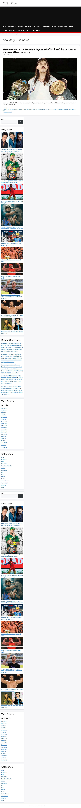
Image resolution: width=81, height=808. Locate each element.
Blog (2, 461)
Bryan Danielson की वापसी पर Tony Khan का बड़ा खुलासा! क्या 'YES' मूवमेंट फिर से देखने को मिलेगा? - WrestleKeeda (12, 392)
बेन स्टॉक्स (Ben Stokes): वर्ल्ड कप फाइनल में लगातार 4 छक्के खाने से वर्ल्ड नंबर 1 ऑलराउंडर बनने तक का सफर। (11, 296)
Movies (3, 476)
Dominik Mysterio (44, 109)
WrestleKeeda (8, 2)
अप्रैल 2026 (4, 417)
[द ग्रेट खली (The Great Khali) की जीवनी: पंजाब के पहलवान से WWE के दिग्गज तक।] (12, 307)
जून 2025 (3, 438)
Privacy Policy (62, 26)
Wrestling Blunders (52, 109)
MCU (28, 30)
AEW (2, 457)
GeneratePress (48, 806)
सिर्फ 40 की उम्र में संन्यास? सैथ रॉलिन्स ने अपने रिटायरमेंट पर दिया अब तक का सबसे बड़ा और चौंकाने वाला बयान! (11, 367)
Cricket (20, 26)
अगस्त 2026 (4, 408)
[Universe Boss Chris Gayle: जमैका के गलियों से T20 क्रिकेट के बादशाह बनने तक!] (12, 192)
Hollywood (21, 30)
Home (4, 26)
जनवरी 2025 (4, 447)
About (54, 26)
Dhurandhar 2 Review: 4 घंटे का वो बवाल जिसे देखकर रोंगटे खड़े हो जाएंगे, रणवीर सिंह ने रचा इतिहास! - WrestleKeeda (11, 360)
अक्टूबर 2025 (4, 430)
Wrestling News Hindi (61, 109)
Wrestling (11, 26)
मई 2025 (3, 440)
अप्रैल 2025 (4, 442)
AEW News (23, 109)
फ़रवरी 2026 (4, 421)
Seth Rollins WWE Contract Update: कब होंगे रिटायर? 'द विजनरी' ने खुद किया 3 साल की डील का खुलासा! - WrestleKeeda (12, 370)
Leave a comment (8, 112)
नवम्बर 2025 (4, 427)
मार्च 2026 (3, 419)
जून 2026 (3, 412)
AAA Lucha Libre (7, 109)
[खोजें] (20, 496)
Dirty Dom (38, 109)
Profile (3, 478)
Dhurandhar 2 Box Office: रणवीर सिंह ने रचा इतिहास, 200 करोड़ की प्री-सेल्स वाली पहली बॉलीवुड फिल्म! (11, 345)
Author (71, 26)
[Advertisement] (40, 15)
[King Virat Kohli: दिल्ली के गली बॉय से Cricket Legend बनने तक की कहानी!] (12, 236)
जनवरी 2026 (4, 423)
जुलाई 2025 (3, 436)
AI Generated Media (31, 109)
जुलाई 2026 (4, 410)
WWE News (68, 109)
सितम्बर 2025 (4, 432)
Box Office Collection (9, 30)
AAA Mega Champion (16, 109)
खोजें (2, 119)
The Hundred (4, 483)
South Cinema (36, 30)
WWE (5, 108)
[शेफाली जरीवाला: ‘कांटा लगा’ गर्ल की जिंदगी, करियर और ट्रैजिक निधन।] (12, 324)
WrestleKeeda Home (4, 33)
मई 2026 (3, 415)
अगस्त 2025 (4, 434)
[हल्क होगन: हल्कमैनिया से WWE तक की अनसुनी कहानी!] (12, 269)
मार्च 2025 (3, 445)
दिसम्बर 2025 (4, 425)
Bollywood (37, 26)
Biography (28, 26)
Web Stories (46, 26)
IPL (2, 472)
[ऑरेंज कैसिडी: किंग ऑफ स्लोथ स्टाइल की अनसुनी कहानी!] (12, 253)
